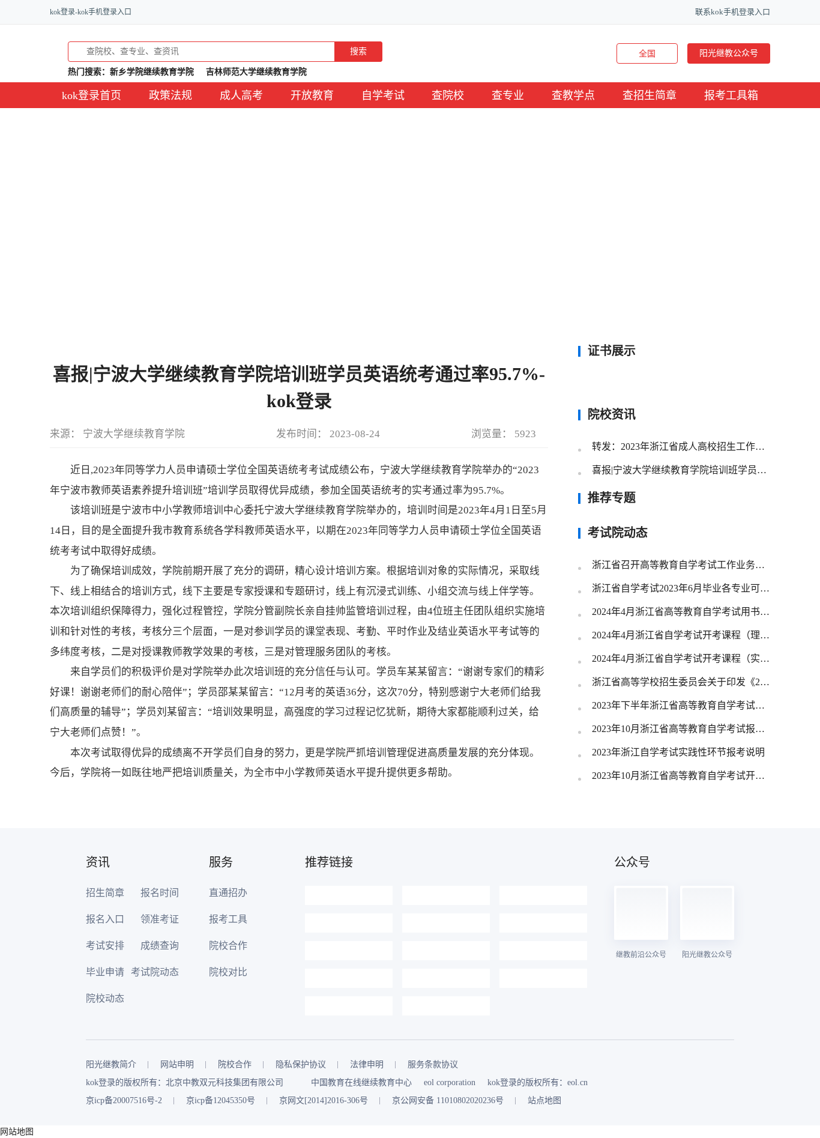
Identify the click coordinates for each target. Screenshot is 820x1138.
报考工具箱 (731, 95)
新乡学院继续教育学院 (152, 71)
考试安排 (105, 945)
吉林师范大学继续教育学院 (256, 71)
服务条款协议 (433, 1065)
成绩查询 (159, 945)
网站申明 (177, 1065)
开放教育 (312, 95)
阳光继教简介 (111, 1065)
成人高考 (241, 95)
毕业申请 (105, 972)
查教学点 (573, 95)
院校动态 (105, 998)
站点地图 (544, 1101)
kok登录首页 (91, 95)
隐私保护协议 (301, 1065)
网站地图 (17, 1131)
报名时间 (159, 893)
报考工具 (228, 919)
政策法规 (170, 95)
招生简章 (105, 893)
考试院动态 (155, 972)
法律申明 (367, 1065)
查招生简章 (650, 95)
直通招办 (228, 893)
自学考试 (383, 95)
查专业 (508, 95)
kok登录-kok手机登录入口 (90, 12)
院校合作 (228, 945)
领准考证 (159, 919)
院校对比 (228, 972)
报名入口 (105, 919)
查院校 (448, 95)
